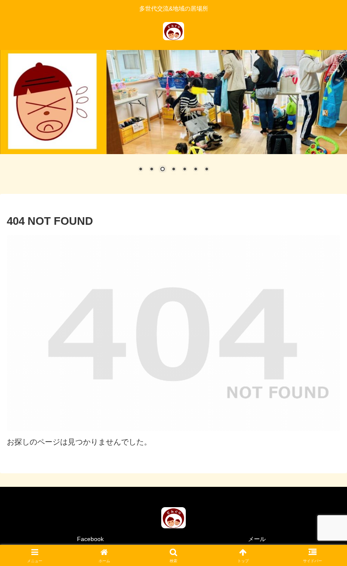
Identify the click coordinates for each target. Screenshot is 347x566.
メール (257, 539)
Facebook (90, 539)
